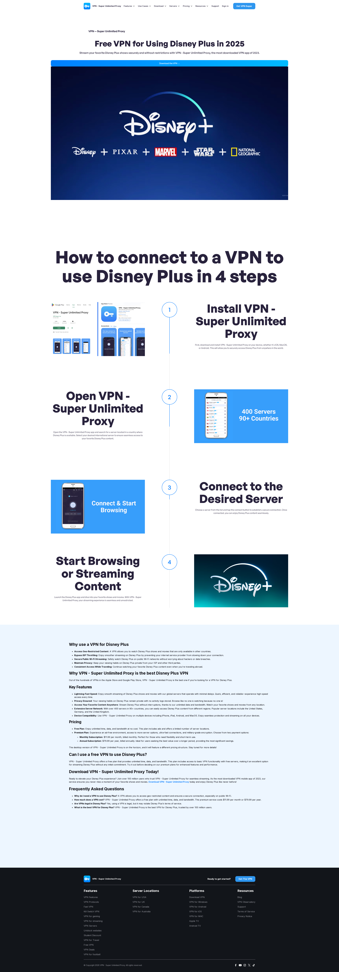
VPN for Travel (91, 940)
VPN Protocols (91, 902)
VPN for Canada (141, 906)
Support (215, 6)
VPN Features (91, 897)
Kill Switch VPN (91, 911)
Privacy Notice (244, 916)
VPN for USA (139, 897)
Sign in (225, 6)
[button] (129, 6)
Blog (239, 897)
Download (159, 6)
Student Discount (92, 935)
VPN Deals (89, 949)
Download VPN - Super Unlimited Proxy (169, 782)
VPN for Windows (198, 902)
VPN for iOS (195, 911)
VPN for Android (197, 906)
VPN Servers (90, 925)
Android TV (195, 925)
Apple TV (194, 921)
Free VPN (89, 945)
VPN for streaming (93, 921)
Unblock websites (93, 930)
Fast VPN (88, 906)
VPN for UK (139, 902)
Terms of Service (246, 911)
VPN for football (92, 954)
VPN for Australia (141, 911)
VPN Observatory (246, 902)
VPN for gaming (92, 916)
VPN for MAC (196, 916)
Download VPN (197, 897)
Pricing (186, 6)
